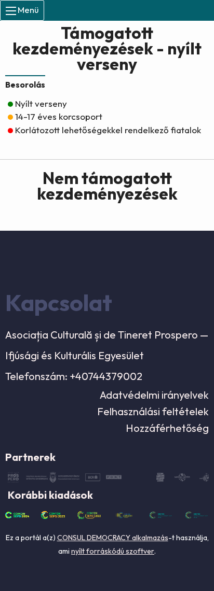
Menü (27, 9)
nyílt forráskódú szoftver (112, 551)
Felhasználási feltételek (153, 411)
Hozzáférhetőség (167, 427)
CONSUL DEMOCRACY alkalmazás (112, 537)
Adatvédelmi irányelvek (154, 394)
